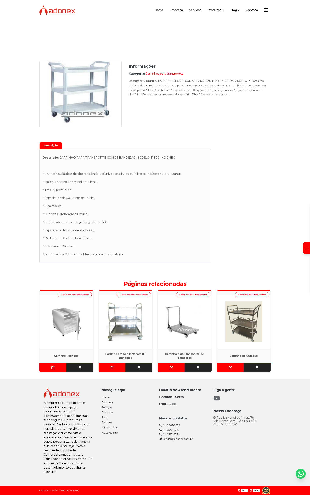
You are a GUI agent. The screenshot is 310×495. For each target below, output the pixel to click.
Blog (233, 10)
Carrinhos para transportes (142, 31)
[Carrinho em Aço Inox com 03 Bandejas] (125, 322)
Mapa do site (110, 432)
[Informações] (266, 10)
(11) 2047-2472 (171, 425)
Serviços (195, 10)
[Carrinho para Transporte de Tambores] (185, 322)
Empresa (176, 10)
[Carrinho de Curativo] (244, 322)
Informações (110, 427)
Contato (252, 10)
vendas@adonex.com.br (177, 439)
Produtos (214, 10)
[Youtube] (216, 398)
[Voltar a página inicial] (57, 10)
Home (159, 10)
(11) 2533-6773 (171, 430)
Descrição (51, 145)
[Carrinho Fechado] (66, 322)
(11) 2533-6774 (171, 434)
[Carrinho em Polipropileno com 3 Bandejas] (80, 94)
